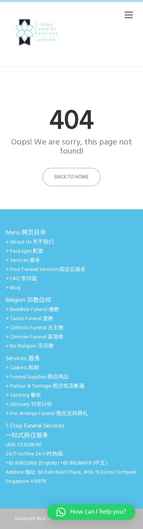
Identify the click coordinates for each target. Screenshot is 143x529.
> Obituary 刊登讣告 (29, 404)
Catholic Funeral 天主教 (37, 328)
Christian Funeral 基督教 (37, 337)
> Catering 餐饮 (23, 395)
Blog (15, 288)
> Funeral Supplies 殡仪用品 (37, 377)
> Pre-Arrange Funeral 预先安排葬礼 (47, 413)
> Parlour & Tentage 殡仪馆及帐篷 (45, 386)
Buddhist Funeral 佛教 (34, 309)
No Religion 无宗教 (32, 346)
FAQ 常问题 (23, 278)
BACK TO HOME (71, 177)
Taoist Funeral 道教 (31, 318)
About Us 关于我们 (32, 242)
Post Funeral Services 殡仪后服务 (48, 269)
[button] (91, 512)
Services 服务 (25, 260)
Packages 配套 (26, 251)
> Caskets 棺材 (22, 368)
